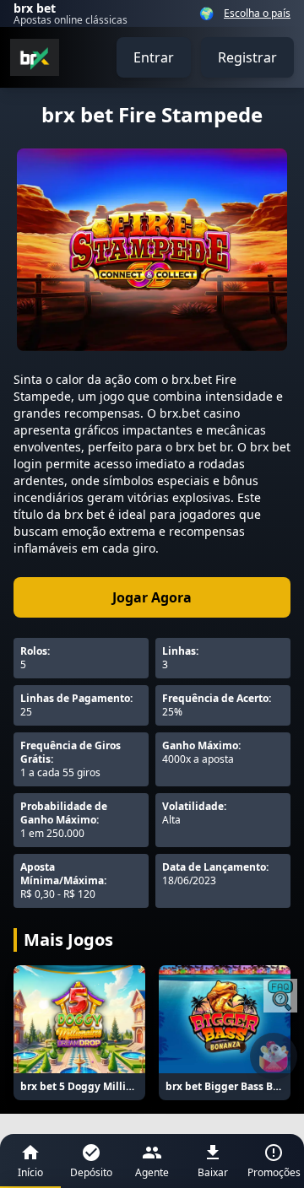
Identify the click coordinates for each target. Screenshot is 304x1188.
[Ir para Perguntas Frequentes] (280, 995)
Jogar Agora (152, 597)
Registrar (247, 57)
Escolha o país (257, 13)
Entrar (153, 57)
